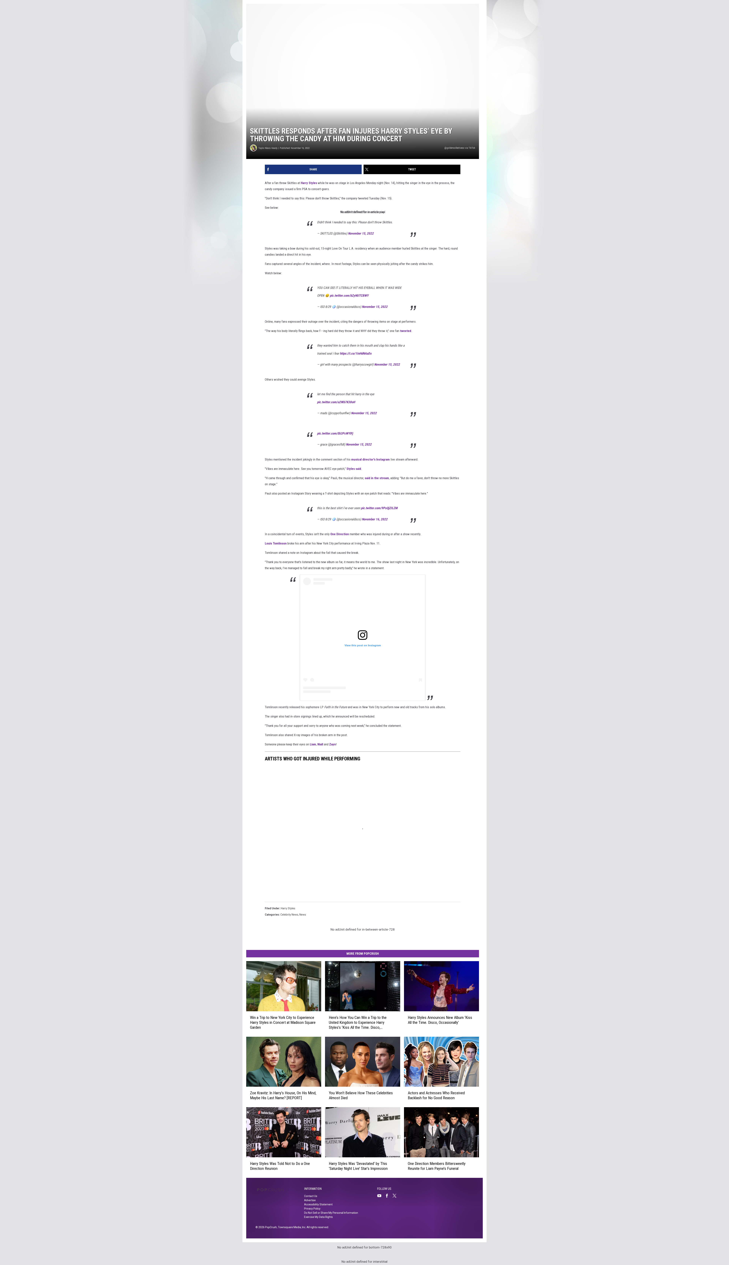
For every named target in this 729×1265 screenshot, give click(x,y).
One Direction (339, 534)
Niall (320, 744)
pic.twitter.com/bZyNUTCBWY (349, 295)
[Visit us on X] (396, 1195)
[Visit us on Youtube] (381, 1195)
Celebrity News (289, 914)
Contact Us (310, 1196)
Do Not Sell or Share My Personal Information (331, 1212)
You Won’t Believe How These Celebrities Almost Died (361, 1095)
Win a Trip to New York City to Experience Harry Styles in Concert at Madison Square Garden (283, 1022)
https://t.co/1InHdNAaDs (356, 353)
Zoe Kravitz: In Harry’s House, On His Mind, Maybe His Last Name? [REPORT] (283, 1095)
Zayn (332, 744)
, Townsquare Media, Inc (291, 1227)
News (302, 914)
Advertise (310, 1200)
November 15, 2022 (361, 233)
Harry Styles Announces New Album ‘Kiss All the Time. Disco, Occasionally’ (440, 1020)
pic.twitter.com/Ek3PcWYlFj (335, 433)
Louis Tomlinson (276, 543)
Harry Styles (309, 183)
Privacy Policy (312, 1208)
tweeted (405, 331)
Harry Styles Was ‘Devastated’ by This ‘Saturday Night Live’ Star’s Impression (358, 1166)
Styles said (353, 469)
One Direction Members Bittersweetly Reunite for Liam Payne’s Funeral (436, 1166)
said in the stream (377, 478)
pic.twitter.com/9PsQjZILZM (379, 508)
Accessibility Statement (318, 1204)
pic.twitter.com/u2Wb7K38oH (336, 402)
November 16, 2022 (374, 519)
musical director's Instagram (370, 459)
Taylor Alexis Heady (267, 148)
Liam (313, 744)
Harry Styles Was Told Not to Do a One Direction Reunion (280, 1166)
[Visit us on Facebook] (388, 1195)
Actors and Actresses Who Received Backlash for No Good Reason (436, 1095)
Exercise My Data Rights (318, 1216)
